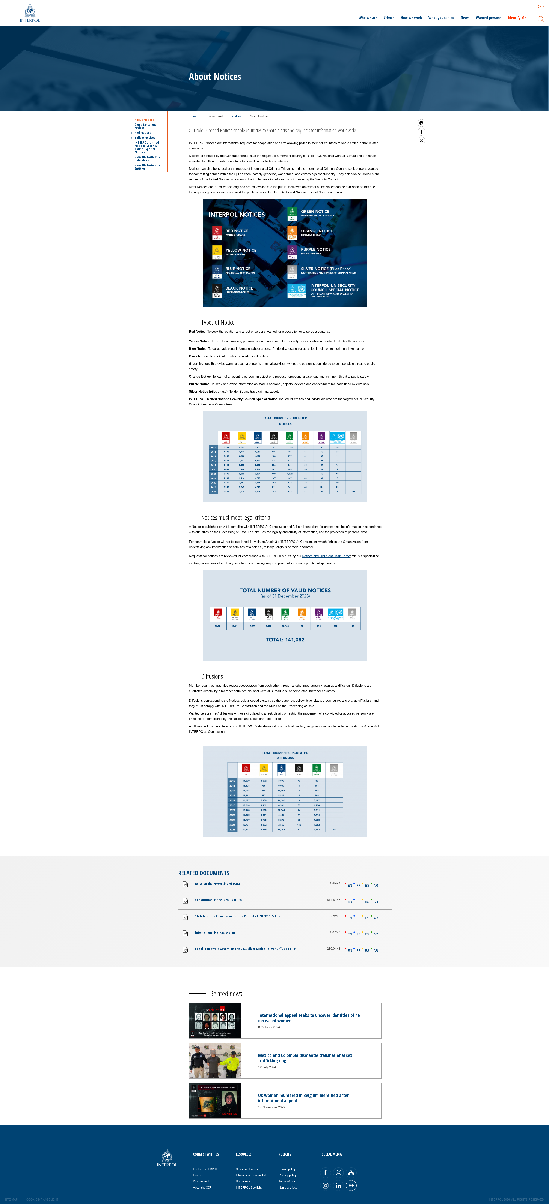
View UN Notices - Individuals (147, 158)
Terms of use (287, 1181)
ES (367, 885)
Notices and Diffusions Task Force (326, 556)
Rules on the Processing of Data (217, 883)
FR (358, 885)
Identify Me (517, 17)
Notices (236, 116)
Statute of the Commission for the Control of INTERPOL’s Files (238, 916)
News (465, 17)
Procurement (201, 1181)
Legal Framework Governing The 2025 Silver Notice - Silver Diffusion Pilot (245, 948)
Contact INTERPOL (205, 1169)
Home (193, 116)
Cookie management (42, 1199)
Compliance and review (146, 126)
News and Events (247, 1169)
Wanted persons (488, 17)
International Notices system (215, 932)
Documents (243, 1181)
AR (376, 885)
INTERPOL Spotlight (249, 1187)
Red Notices (143, 132)
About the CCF (202, 1187)
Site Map (11, 1199)
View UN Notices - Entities (147, 167)
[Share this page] (421, 132)
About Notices (144, 119)
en (539, 6)
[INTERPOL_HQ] (351, 1185)
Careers (198, 1175)
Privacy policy (287, 1175)
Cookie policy (287, 1169)
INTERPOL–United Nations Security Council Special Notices (147, 147)
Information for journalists (251, 1175)
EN (350, 885)
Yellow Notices (145, 137)
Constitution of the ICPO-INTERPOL (219, 900)
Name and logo (288, 1187)
